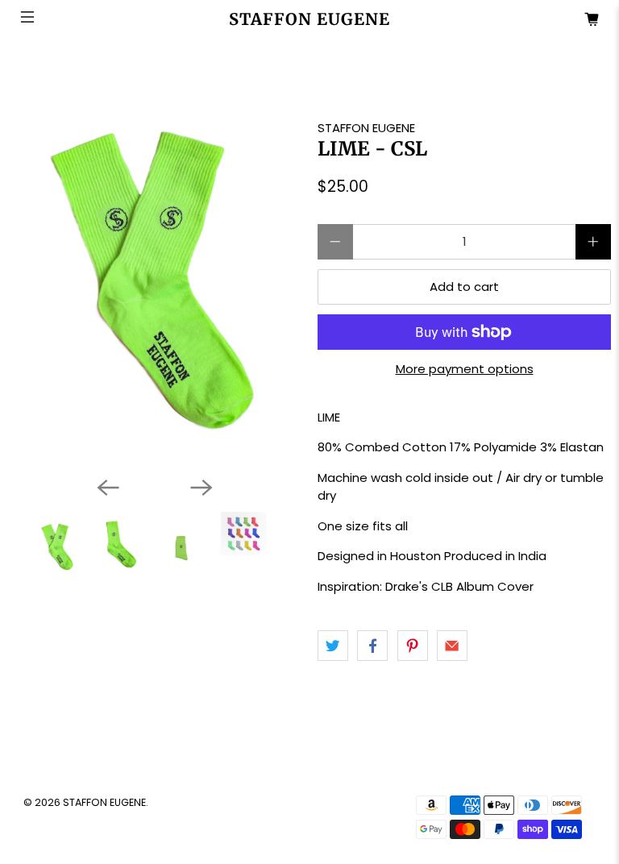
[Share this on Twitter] (333, 645)
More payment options (465, 369)
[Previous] (108, 488)
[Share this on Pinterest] (412, 645)
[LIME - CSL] (154, 259)
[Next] (201, 488)
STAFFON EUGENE (366, 127)
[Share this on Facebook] (372, 645)
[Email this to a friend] (452, 645)
